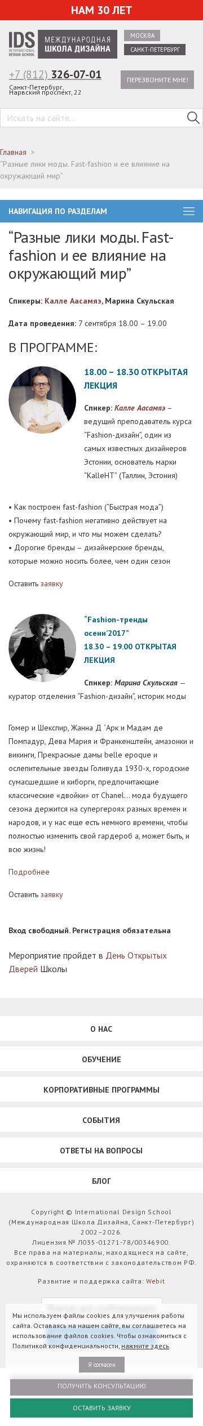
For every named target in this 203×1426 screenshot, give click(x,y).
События (101, 1120)
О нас (101, 1029)
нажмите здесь (145, 1346)
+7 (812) (55, 74)
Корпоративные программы (101, 1090)
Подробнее (29, 872)
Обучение (101, 1059)
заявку (52, 583)
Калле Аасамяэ (73, 301)
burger (189, 211)
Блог (101, 1181)
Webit (155, 1281)
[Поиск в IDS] (193, 117)
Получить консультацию (102, 1386)
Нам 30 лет (102, 10)
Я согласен (102, 1365)
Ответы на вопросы (101, 1151)
